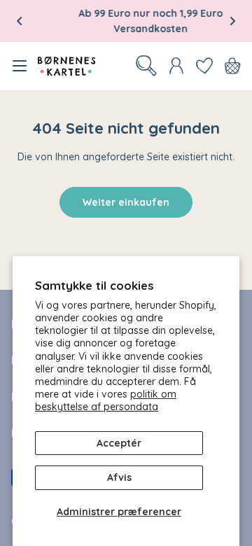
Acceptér (119, 443)
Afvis (119, 477)
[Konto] (176, 65)
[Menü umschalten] (19, 65)
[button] (19, 21)
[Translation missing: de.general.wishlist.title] (204, 65)
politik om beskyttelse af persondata (105, 400)
